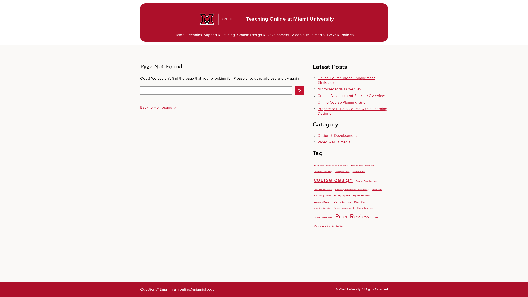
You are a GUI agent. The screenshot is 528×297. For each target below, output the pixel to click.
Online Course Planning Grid (341, 102)
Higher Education (362, 195)
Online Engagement (344, 208)
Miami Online (361, 201)
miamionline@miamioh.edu (192, 289)
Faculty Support (342, 195)
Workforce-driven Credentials (328, 226)
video (375, 217)
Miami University (322, 208)
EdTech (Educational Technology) (352, 189)
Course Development (366, 181)
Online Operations (323, 217)
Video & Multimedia (334, 142)
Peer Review (352, 216)
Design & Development (337, 135)
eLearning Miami (322, 195)
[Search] (299, 90)
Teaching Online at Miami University (290, 19)
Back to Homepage (156, 107)
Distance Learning (323, 189)
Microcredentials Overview (340, 89)
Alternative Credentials (362, 165)
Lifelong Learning (342, 201)
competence (359, 171)
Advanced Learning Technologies (331, 165)
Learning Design (322, 201)
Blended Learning (323, 171)
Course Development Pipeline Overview (351, 95)
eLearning (377, 189)
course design (333, 180)
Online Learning (365, 208)
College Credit (342, 171)
